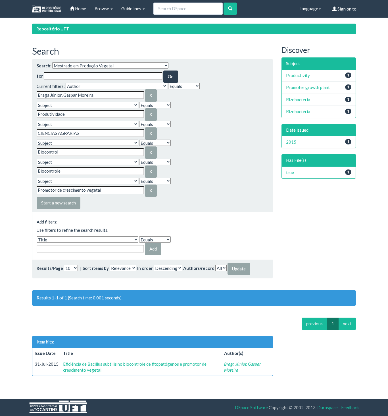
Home (80, 8)
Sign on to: (347, 8)
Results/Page (50, 268)
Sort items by (96, 268)
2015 (291, 141)
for (40, 75)
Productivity (298, 75)
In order (145, 268)
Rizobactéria (298, 111)
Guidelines (131, 8)
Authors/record (198, 268)
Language (308, 8)
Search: (44, 65)
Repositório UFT (52, 28)
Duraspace (327, 407)
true (290, 172)
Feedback (350, 407)
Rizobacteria (298, 99)
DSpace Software (251, 407)
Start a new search (58, 202)
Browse (102, 8)
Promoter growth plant (308, 87)
